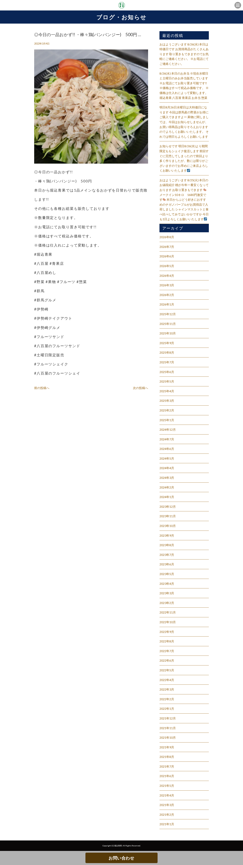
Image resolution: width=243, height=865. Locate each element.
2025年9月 (166, 343)
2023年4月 (166, 583)
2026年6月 (166, 256)
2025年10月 (167, 333)
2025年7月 (166, 362)
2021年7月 (166, 766)
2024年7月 (166, 439)
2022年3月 (166, 689)
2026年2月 (166, 295)
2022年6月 (166, 660)
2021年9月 (166, 747)
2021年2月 (166, 814)
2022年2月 (166, 699)
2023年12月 (167, 506)
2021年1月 (166, 824)
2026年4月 (166, 275)
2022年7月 (166, 651)
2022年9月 (166, 631)
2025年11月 (167, 323)
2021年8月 (166, 756)
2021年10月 (167, 737)
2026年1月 (166, 304)
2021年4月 (166, 795)
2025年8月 (166, 352)
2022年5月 (166, 670)
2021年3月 (166, 805)
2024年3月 (166, 477)
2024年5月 (166, 458)
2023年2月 (166, 603)
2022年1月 (166, 708)
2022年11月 (167, 612)
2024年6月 (166, 448)
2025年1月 (166, 420)
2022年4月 (166, 680)
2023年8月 (166, 545)
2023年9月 (166, 535)
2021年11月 (167, 728)
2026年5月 (166, 266)
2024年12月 (167, 429)
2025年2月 (166, 410)
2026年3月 (166, 285)
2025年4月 (166, 391)
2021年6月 (166, 776)
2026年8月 (166, 237)
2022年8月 (166, 641)
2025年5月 (166, 381)
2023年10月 (167, 526)
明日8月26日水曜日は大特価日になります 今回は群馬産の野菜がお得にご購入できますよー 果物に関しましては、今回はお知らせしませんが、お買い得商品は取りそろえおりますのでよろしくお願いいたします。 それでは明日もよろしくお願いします (184, 121)
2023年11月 (167, 516)
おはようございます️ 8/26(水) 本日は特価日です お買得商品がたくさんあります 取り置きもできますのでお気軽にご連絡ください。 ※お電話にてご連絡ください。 (184, 53)
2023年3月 (166, 593)
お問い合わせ (121, 857)
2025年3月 (166, 400)
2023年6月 (166, 564)
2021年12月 (167, 718)
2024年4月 (166, 468)
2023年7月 (166, 554)
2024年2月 (166, 487)
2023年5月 (166, 574)
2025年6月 (166, 372)
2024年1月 (166, 497)
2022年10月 (167, 622)
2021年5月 (166, 785)
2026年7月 (166, 246)
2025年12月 (167, 314)
